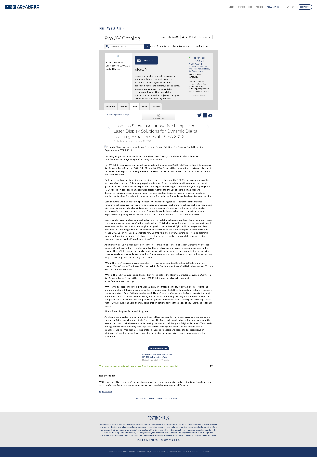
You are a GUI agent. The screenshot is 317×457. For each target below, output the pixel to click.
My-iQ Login (191, 37)
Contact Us (304, 7)
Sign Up (207, 37)
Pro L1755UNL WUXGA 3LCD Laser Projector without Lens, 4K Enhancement (199, 67)
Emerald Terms (140, 398)
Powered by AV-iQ (170, 398)
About (231, 7)
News (162, 37)
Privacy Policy (155, 397)
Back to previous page (118, 114)
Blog (250, 7)
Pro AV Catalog (273, 7)
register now (105, 391)
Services (241, 7)
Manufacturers (181, 46)
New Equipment (202, 46)
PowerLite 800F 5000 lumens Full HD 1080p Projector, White (157, 355)
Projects (259, 7)
